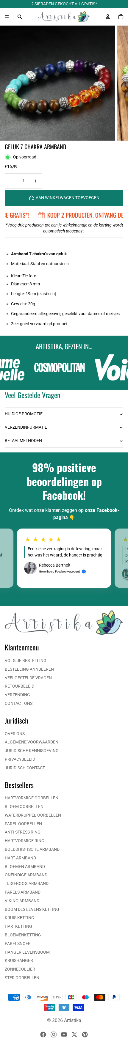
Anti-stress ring (22, 832)
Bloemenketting (23, 935)
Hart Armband (20, 858)
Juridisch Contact (25, 767)
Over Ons (15, 733)
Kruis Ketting (19, 917)
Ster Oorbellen (22, 977)
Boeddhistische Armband (32, 849)
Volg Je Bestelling (25, 660)
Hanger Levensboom (27, 952)
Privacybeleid (20, 759)
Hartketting (18, 926)
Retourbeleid (19, 686)
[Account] (107, 16)
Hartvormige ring (24, 840)
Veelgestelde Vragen (28, 677)
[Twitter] (74, 1034)
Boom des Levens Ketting (32, 909)
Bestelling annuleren (29, 669)
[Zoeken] (19, 16)
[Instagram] (53, 1034)
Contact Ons (18, 703)
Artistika (72, 1020)
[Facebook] (43, 1034)
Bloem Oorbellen (24, 806)
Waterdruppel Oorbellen (33, 815)
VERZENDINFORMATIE (26, 427)
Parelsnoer (18, 943)
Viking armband (22, 900)
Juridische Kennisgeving (32, 750)
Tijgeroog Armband (27, 883)
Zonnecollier (20, 969)
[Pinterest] (84, 1034)
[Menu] (7, 16)
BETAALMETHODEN (23, 440)
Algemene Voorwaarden (31, 742)
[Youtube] (64, 1034)
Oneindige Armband (26, 874)
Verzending (17, 694)
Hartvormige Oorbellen (31, 797)
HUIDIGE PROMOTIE (24, 413)
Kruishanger (19, 960)
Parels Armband (22, 892)
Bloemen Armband (25, 866)
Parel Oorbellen (23, 823)
